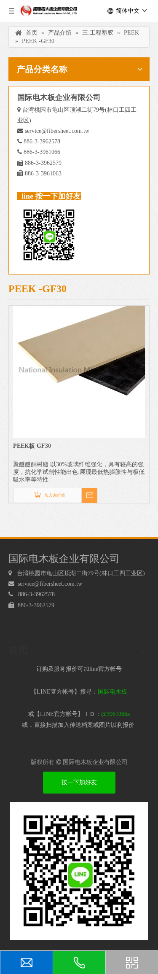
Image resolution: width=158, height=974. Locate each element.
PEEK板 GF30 (32, 446)
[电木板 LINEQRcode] (79, 871)
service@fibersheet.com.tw (57, 131)
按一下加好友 (79, 782)
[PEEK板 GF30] (79, 371)
